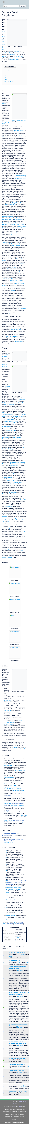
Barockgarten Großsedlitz (15, 523)
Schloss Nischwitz (11, 430)
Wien (16, 203)
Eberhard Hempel (8, 783)
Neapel (12, 204)
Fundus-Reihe (23, 815)
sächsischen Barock (7, 53)
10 (4, 521)
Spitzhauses (5, 437)
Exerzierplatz (12, 492)
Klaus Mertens (8, 803)
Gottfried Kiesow (11, 915)
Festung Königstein (9, 404)
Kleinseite (4, 224)
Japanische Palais (16, 58)
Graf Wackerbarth (21, 308)
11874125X (20, 922)
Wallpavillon (20, 228)
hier (14, 1106)
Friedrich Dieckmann (9, 765)
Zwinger (4, 56)
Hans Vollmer (13, 785)
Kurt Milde (6, 812)
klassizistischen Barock (16, 280)
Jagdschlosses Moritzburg (11, 421)
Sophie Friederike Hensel (12, 737)
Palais (3, 493)
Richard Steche (8, 820)
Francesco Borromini (16, 233)
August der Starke (21, 307)
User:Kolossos (21, 954)
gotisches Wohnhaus (19, 130)
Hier (20, 1106)
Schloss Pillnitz (19, 56)
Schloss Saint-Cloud (14, 244)
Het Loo (9, 268)
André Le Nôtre (16, 245)
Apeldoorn (13, 267)
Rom (6, 204)
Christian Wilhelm (8, 724)
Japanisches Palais (7, 414)
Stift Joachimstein (10, 419)
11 (9, 521)
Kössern (4, 413)
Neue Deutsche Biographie (17, 805)
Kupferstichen (21, 399)
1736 (3, 44)
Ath (18, 1060)
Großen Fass (21, 403)
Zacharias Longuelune (7, 278)
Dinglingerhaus (12, 54)
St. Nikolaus (18, 223)
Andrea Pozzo (17, 219)
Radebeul (4, 439)
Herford (4, 103)
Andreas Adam (8, 506)
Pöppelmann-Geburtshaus (19, 120)
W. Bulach (19, 1072)
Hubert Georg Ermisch (20, 770)
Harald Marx (7, 797)
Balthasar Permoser (4, 365)
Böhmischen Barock (7, 216)
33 (8, 521)
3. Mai (3, 31)
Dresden (4, 356)
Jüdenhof (4, 519)
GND (15, 922)
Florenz (22, 203)
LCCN (4, 924)
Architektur (7, 386)
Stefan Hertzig (11, 899)
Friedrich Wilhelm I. (11, 480)
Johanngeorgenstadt (20, 748)
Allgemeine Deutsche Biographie (18, 822)
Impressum (8, 1122)
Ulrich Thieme (15, 790)
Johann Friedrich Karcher (8, 318)
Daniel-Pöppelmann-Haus (9, 549)
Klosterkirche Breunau (17, 224)
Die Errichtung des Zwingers (13, 448)
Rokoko (13, 290)
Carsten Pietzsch (21, 1086)
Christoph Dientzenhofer (8, 223)
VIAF (15, 924)
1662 (3, 33)
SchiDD (19, 962)
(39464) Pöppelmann (7, 557)
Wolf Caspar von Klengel (20, 175)
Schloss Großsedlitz (18, 416)
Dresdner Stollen (17, 482)
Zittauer (23, 531)
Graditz (19, 418)
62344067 (19, 924)
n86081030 (9, 924)
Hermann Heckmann (9, 777)
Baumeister (16, 51)
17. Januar (3, 41)
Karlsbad (15, 747)
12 (16, 537)
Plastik (6, 388)
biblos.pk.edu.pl (8, 795)
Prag (13, 203)
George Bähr (23, 499)
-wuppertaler (20, 1066)
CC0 (25, 1060)
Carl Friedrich (7, 710)
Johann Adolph (8, 700)
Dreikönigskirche (13, 59)
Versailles (4, 242)
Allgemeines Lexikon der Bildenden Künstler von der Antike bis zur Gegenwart (15, 787)
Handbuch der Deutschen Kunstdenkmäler (13, 888)
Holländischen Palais (7, 403)
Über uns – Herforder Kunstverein (15, 919)
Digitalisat (7, 810)
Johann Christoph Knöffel (12, 336)
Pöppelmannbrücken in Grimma (17, 462)
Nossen (4, 464)
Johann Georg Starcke (20, 178)
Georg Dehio (10, 887)
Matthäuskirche (19, 341)
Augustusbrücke (11, 423)
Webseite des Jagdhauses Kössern (16, 880)
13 (22, 550)
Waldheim (11, 464)
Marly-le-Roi (7, 257)
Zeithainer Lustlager (8, 477)
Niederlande (21, 263)
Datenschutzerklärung (18, 1122)
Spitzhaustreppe (17, 437)
